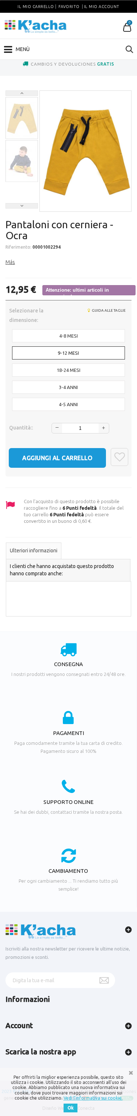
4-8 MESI (68, 335)
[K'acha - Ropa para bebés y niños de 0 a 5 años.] (35, 26)
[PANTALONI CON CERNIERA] (22, 118)
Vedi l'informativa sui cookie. (93, 1098)
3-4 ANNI (68, 387)
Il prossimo (21, 206)
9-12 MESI (68, 352)
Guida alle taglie (108, 310)
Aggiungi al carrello (57, 458)
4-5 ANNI (68, 404)
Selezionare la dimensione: (26, 315)
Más (10, 262)
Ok (70, 1107)
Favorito (69, 6)
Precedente (21, 93)
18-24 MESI (68, 370)
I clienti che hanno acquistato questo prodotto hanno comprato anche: (62, 569)
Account (19, 1025)
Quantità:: (21, 428)
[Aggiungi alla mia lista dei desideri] (119, 457)
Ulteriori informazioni (33, 550)
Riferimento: (18, 247)
